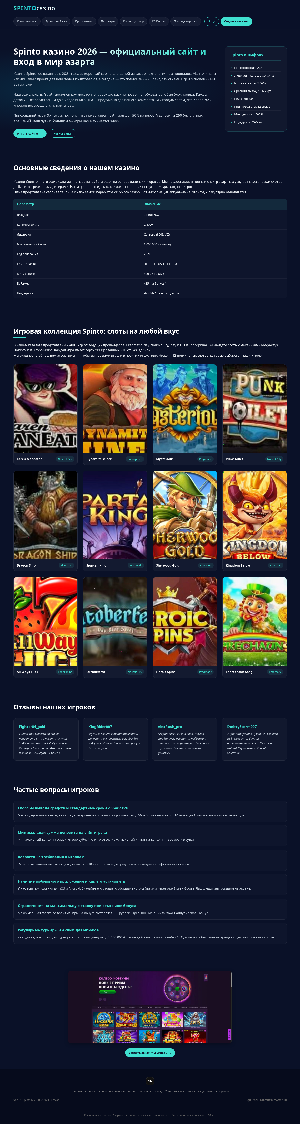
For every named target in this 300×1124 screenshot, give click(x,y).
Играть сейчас (27, 133)
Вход (211, 21)
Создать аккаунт (236, 21)
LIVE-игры (159, 21)
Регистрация (62, 133)
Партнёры (108, 21)
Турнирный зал (56, 21)
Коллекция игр (133, 21)
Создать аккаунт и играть (148, 1053)
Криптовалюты (27, 21)
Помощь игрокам (186, 21)
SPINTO (34, 8)
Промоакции (84, 21)
